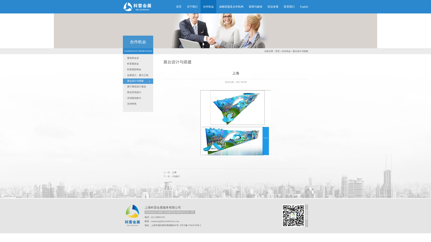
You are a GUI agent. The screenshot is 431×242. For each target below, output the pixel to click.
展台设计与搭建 (300, 51)
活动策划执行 (134, 98)
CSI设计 (176, 176)
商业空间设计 (134, 92)
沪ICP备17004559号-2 (190, 225)
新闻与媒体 (255, 6)
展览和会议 (133, 58)
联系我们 (289, 6)
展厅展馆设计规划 (136, 86)
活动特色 (132, 104)
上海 (174, 172)
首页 (178, 6)
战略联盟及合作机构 (231, 6)
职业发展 (273, 6)
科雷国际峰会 (134, 69)
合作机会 (208, 6)
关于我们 (192, 6)
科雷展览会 (133, 64)
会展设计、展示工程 (137, 75)
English (304, 6)
